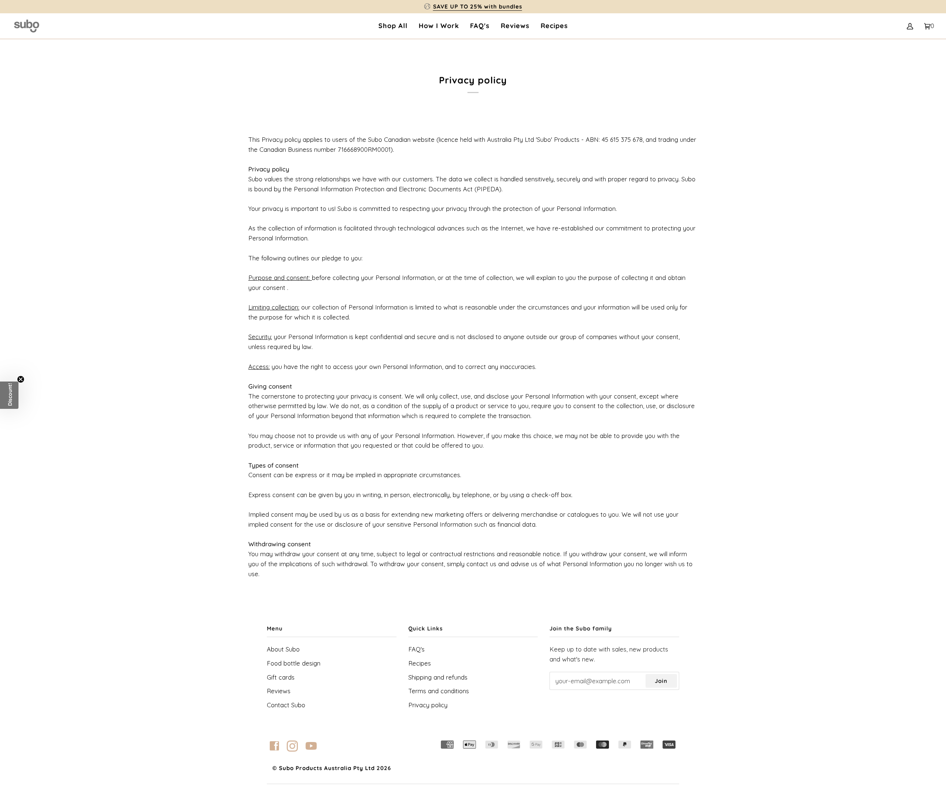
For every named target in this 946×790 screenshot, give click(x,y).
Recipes (419, 663)
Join (661, 680)
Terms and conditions (438, 691)
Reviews (278, 691)
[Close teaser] (20, 379)
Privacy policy (428, 705)
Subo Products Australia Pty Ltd (327, 768)
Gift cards (281, 677)
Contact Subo (286, 705)
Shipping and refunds (437, 677)
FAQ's (416, 649)
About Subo (283, 649)
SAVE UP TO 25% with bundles (477, 6)
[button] (9, 395)
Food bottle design (293, 663)
